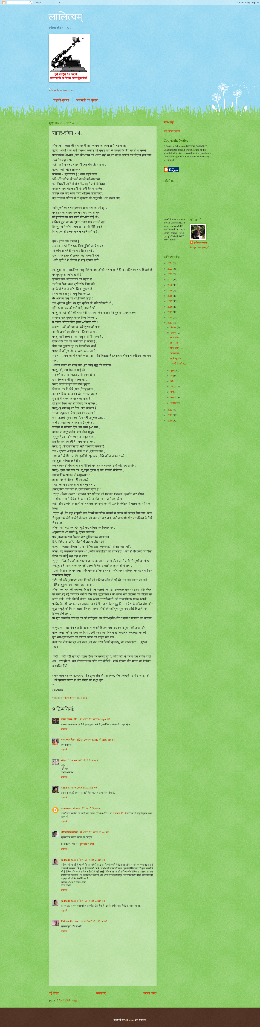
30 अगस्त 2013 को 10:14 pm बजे (95, 719)
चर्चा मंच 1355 (119, 813)
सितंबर (174, 327)
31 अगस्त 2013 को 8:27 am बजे (94, 832)
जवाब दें (64, 729)
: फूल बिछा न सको (86, 844)
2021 (170, 279)
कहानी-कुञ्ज (61, 100)
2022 (170, 274)
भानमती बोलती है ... (178, 363)
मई (172, 381)
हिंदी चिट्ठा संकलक (172, 131)
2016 (170, 306)
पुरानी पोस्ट (150, 993)
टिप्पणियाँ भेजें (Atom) (68, 1000)
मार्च (172, 392)
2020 (170, 285)
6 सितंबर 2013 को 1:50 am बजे (93, 921)
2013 (170, 322)
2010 (170, 420)
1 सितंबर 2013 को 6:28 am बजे (91, 859)
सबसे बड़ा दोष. (176, 358)
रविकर (64, 760)
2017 (170, 301)
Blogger (130, 1020)
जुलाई (173, 370)
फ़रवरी (174, 397)
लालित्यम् (65, 16)
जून (172, 375)
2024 (170, 263)
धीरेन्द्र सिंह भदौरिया (70, 832)
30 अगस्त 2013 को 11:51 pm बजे (99, 739)
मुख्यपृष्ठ (101, 993)
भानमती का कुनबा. (87, 100)
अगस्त (174, 332)
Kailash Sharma (69, 921)
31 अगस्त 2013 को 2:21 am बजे (82, 787)
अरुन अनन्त (66, 808)
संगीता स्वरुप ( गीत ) (70, 719)
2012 (170, 409)
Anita (64, 787)
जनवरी (174, 403)
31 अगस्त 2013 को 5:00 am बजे (87, 808)
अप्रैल (174, 386)
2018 (170, 295)
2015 (170, 312)
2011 (170, 415)
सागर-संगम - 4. (176, 337)
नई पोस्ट (54, 993)
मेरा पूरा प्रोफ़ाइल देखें (199, 247)
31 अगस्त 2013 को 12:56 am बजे (83, 760)
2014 (170, 317)
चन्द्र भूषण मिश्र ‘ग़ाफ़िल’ (72, 739)
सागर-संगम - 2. (176, 348)
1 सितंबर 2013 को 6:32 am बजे (91, 900)
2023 (170, 268)
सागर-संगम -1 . (176, 353)
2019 (170, 290)
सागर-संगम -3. (176, 342)
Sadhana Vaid (68, 860)
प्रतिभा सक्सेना (200, 242)
